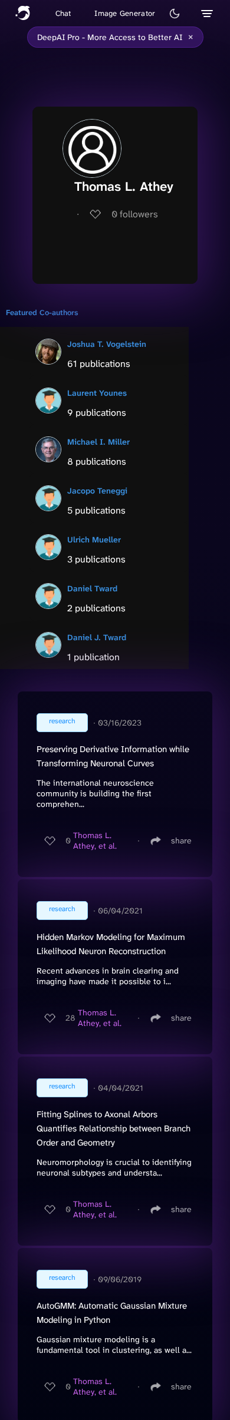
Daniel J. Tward (96, 637)
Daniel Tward (92, 588)
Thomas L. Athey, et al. (95, 840)
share (181, 840)
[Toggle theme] (174, 13)
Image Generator (124, 13)
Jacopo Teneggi (97, 490)
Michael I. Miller (98, 441)
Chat (63, 13)
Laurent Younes (97, 393)
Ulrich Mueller (94, 539)
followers (134, 214)
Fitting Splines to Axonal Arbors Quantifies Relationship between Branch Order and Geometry (113, 1128)
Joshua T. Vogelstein (106, 344)
